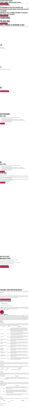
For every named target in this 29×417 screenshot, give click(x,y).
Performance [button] (1, 364)
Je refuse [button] (4, 309)
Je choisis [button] (1, 309)
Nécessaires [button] (1, 321)
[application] (17, 3)
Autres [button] (1, 396)
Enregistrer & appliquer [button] (3, 403)
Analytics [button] (1, 371)
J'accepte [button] (7, 309)
